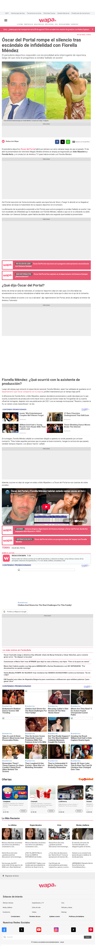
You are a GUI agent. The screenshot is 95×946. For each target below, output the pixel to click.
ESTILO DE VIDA (49, 24)
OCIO (56, 24)
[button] (92, 29)
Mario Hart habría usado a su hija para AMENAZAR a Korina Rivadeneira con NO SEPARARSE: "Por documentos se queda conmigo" (44, 667)
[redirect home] (47, 22)
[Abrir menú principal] (5, 20)
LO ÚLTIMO (20, 24)
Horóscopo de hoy (18, 13)
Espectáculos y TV (38, 903)
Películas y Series (66, 907)
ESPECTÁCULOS (28, 24)
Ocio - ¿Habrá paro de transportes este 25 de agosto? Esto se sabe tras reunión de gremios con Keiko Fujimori (46, 29)
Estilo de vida (36, 907)
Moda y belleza (7, 907)
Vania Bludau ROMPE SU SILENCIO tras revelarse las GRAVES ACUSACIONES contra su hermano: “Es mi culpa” (47, 674)
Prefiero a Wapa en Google (16, 612)
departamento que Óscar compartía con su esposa (22, 392)
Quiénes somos (54, 916)
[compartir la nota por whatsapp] (68, 142)
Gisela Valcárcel (63, 13)
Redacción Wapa (12, 141)
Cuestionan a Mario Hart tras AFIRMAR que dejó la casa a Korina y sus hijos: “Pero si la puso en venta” (46, 662)
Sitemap (63, 912)
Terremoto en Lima (34, 13)
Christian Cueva (49, 13)
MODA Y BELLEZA (39, 24)
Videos (34, 912)
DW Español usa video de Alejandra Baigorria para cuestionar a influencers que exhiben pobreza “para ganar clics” (46, 680)
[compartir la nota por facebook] (57, 142)
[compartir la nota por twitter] (62, 142)
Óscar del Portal (28, 149)
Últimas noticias (8, 903)
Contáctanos (15, 916)
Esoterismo (6, 912)
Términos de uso (34, 916)
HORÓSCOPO (74, 24)
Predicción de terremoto (81, 13)
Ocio (62, 903)
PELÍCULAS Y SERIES (64, 24)
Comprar (23, 810)
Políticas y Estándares (76, 916)
